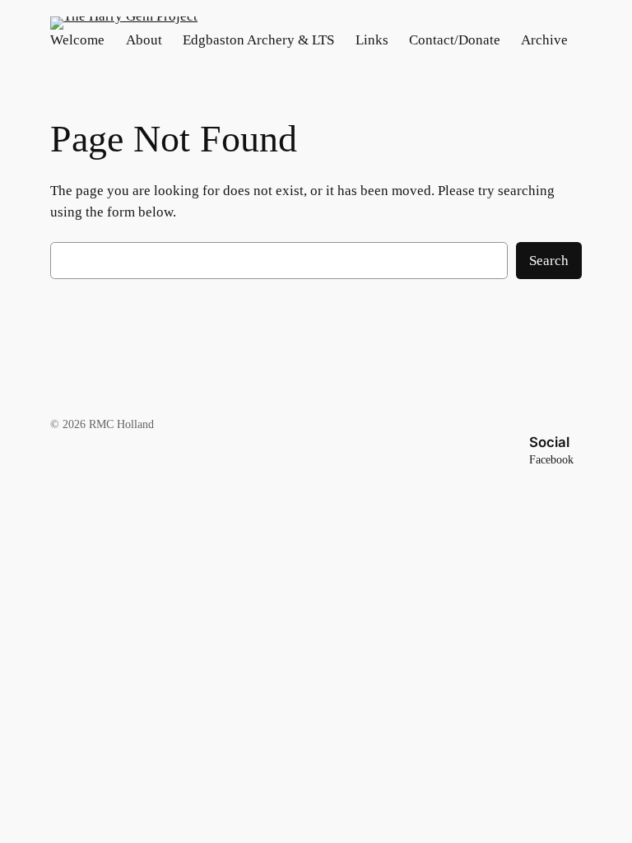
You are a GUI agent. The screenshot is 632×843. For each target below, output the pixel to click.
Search (549, 260)
